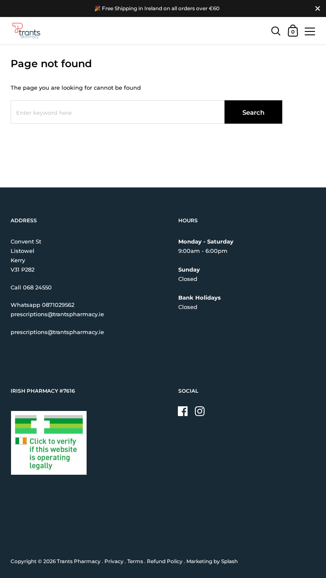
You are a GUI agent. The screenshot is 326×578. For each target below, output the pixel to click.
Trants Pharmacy (79, 561)
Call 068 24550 (31, 287)
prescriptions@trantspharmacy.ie (57, 314)
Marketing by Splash (212, 561)
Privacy (114, 561)
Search (253, 112)
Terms (135, 561)
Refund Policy (165, 561)
